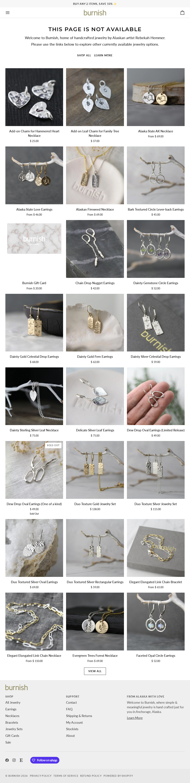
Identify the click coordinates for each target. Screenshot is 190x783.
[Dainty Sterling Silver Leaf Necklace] (34, 396)
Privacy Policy (41, 775)
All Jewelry (12, 702)
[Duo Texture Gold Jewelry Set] (95, 470)
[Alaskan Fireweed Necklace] (95, 175)
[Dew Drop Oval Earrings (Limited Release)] (156, 396)
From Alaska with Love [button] (146, 696)
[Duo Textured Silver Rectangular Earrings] (95, 548)
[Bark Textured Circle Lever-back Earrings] (156, 175)
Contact (71, 702)
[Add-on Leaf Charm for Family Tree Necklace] (95, 97)
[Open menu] (11, 12)
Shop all (84, 55)
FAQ (69, 709)
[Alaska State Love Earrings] (34, 175)
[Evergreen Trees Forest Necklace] (95, 621)
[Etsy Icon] (21, 760)
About (70, 736)
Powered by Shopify (118, 775)
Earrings (10, 709)
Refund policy (91, 775)
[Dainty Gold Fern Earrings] (95, 322)
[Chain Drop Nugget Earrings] (95, 249)
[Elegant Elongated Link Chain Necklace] (34, 621)
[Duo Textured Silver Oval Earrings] (34, 548)
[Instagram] (14, 760)
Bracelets (11, 722)
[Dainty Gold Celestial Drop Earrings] (34, 322)
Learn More (135, 718)
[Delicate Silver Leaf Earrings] (95, 396)
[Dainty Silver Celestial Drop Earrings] (156, 322)
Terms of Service (65, 775)
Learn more (103, 55)
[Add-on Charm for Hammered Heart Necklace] (34, 97)
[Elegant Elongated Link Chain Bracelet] (156, 548)
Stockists (72, 729)
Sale (8, 742)
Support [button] (72, 696)
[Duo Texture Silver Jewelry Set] (156, 470)
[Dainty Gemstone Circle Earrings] (156, 249)
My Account (74, 722)
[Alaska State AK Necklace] (156, 97)
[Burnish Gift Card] (34, 249)
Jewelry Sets (13, 729)
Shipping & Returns (79, 716)
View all (95, 671)
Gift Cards (12, 736)
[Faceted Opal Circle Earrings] (156, 621)
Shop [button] (9, 696)
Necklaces (12, 716)
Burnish (14, 775)
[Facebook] (7, 760)
